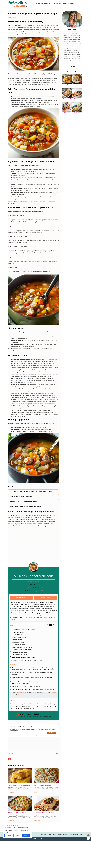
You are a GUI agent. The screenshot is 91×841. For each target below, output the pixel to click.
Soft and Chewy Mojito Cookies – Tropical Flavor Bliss (77, 114)
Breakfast (39, 3)
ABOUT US (66, 3)
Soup (9, 11)
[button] (9, 759)
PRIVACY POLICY (62, 834)
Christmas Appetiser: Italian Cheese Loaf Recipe (77, 100)
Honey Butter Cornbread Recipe (19, 785)
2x (53, 624)
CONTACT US (74, 3)
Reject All (17, 835)
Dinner (46, 3)
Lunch (53, 3)
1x (50, 624)
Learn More (11, 792)
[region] (17, 830)
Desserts (59, 3)
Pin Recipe (46, 597)
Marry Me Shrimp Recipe (42, 785)
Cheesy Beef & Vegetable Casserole (67, 100)
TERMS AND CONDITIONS (75, 834)
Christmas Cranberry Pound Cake (67, 114)
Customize (9, 835)
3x (55, 624)
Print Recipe (22, 597)
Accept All (26, 835)
